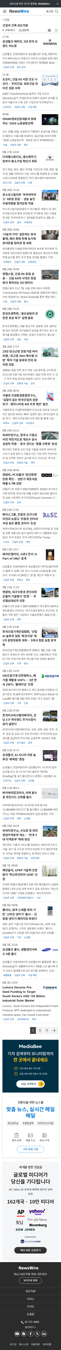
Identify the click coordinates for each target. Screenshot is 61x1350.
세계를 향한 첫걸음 (30, 1167)
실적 (19, 502)
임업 (19, 339)
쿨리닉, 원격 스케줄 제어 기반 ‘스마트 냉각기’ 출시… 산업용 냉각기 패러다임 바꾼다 (19, 914)
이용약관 (35, 1344)
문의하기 (30, 1327)
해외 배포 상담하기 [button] (30, 1250)
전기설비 (21, 742)
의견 (26, 339)
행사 (26, 144)
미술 (5, 144)
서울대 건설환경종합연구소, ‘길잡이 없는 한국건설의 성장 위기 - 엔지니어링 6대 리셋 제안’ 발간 (25, 400)
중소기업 (7, 182)
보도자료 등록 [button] (30, 1280)
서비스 (30, 1299)
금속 (19, 222)
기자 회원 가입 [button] (30, 1149)
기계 (19, 663)
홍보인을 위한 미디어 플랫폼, (30, 3)
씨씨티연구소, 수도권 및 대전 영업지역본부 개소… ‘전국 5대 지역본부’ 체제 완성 (20, 835)
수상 (39, 897)
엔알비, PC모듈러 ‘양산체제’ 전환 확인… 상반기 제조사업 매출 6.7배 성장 (19, 479)
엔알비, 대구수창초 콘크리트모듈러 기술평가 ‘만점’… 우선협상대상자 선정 (19, 596)
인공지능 (7, 106)
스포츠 (6, 541)
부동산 (20, 579)
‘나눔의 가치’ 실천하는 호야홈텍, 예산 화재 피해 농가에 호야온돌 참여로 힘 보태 (19, 238)
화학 (19, 818)
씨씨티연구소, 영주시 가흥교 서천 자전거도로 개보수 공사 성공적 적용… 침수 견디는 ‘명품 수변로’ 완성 (29, 439)
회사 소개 (23, 1344)
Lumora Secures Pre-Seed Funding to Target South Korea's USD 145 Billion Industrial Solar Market (23, 994)
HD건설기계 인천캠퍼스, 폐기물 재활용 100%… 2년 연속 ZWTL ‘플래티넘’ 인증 (19, 680)
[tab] (30, 1291)
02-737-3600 (32, 1322)
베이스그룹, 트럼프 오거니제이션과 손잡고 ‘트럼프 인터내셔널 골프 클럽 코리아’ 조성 (20, 519)
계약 (33, 462)
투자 (34, 1019)
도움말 (30, 1314)
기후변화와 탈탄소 (25, 897)
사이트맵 (46, 1344)
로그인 (13, 1344)
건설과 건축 (8, 67)
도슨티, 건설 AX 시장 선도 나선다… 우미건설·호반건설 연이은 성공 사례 (20, 83)
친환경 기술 (22, 383)
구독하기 (10, 30)
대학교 (6, 423)
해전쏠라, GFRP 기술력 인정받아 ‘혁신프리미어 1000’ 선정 (19, 874)
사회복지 (7, 261)
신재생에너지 (23, 1019)
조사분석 (30, 423)
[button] (49, 30)
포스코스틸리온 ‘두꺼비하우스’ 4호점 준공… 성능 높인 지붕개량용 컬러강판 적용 (19, 199)
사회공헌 (28, 222)
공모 (33, 383)
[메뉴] (4, 11)
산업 (6, 20)
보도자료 (31, 1291)
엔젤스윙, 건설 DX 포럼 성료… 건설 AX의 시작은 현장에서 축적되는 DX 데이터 (19, 278)
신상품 (31, 780)
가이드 (30, 1306)
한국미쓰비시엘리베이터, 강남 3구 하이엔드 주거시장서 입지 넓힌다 (19, 719)
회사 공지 (21, 67)
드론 (5, 301)
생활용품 (7, 975)
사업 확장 (32, 106)
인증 (30, 182)
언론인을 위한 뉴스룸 (30, 1102)
